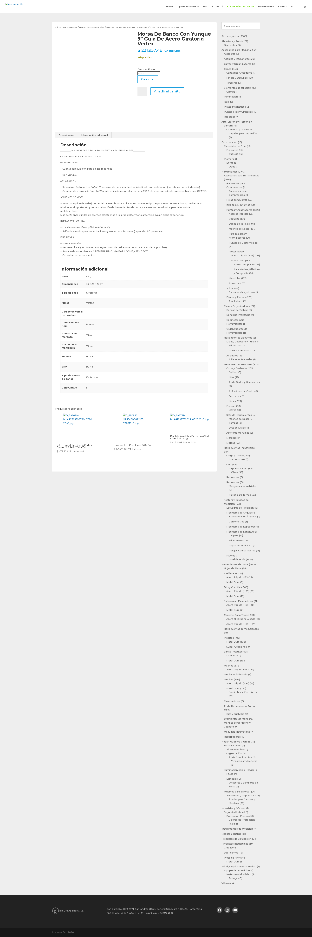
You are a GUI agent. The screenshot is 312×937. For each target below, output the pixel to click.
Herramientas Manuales (91, 27)
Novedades (266, 6)
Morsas (110, 27)
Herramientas (70, 27)
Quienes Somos (188, 6)
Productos (211, 6)
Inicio (58, 27)
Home (170, 6)
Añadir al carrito (167, 91)
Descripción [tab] (66, 135)
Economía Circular (240, 6)
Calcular (148, 79)
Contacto (285, 6)
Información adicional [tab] (94, 135)
